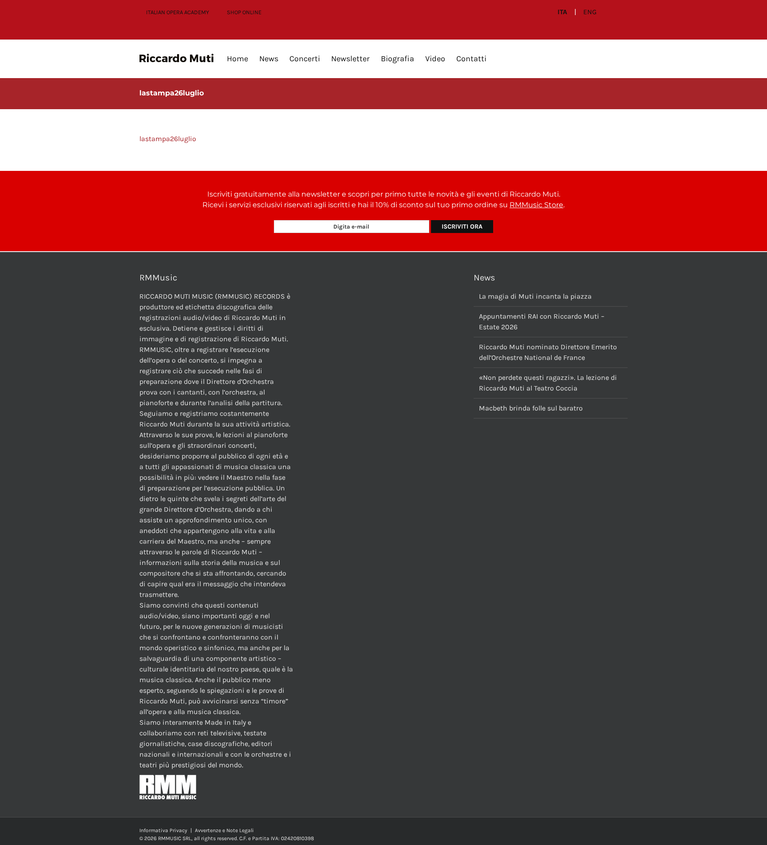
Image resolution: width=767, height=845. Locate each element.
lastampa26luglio (167, 138)
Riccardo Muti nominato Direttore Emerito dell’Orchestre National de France (548, 352)
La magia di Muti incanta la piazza (535, 296)
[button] (501, 58)
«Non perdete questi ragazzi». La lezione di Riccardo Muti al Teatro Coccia (548, 382)
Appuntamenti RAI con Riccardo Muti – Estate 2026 (542, 321)
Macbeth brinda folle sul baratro (531, 408)
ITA (562, 12)
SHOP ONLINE (244, 12)
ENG (590, 12)
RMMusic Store (536, 205)
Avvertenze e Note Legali (224, 830)
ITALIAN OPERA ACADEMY (177, 12)
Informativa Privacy (163, 830)
